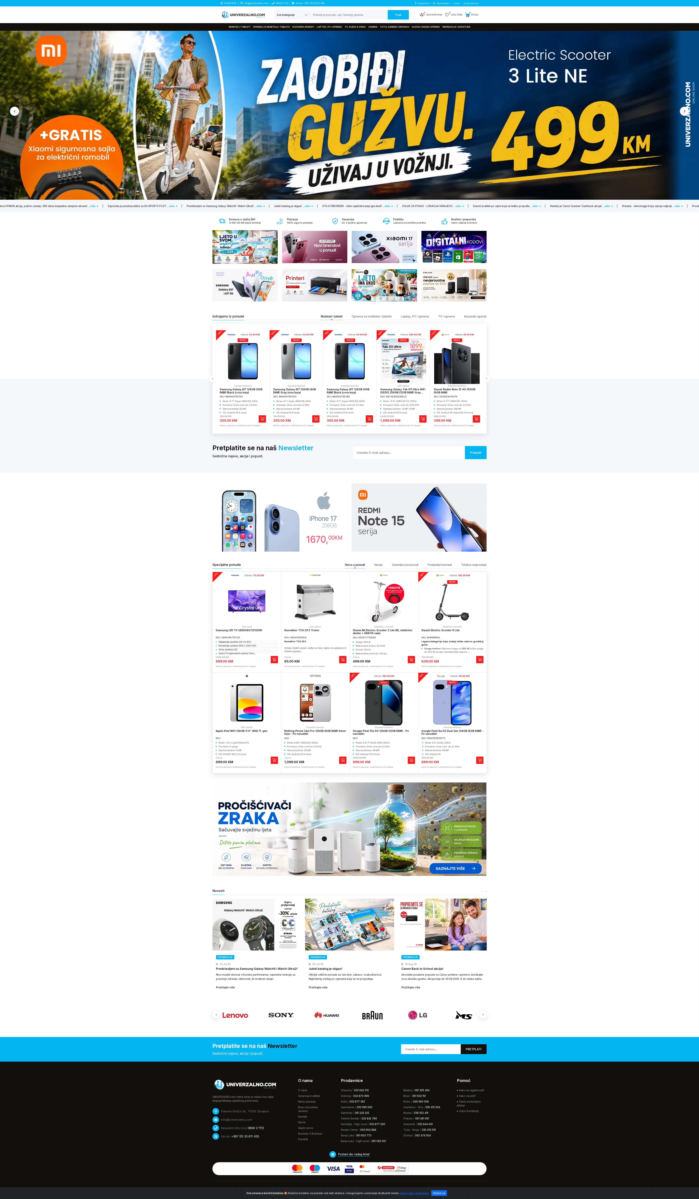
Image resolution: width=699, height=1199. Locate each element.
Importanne (347, 1107)
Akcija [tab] (378, 565)
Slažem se (439, 1193)
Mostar (407, 1112)
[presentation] (14, 111)
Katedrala (346, 1112)
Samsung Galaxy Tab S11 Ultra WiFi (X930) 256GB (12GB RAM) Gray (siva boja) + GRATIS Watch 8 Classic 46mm (242, 394)
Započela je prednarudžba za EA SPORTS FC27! (435, 969)
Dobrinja (346, 1095)
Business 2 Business (310, 1133)
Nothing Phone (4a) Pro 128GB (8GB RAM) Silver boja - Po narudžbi (315, 732)
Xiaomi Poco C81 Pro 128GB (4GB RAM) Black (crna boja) (348, 391)
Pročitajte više (225, 987)
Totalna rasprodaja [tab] (474, 565)
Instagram (442, 3)
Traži (398, 14)
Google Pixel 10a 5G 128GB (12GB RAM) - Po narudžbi (381, 732)
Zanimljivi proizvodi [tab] (405, 565)
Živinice (408, 1135)
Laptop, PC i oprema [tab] (415, 316)
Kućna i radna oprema (426, 26)
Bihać (406, 1095)
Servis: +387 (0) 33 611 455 (310, 3)
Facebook (423, 3)
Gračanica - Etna (413, 1107)
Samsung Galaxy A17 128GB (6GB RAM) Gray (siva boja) (401, 391)
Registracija (470, 3)
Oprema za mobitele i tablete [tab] (372, 316)
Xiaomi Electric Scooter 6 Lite (440, 630)
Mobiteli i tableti (239, 26)
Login (456, 3)
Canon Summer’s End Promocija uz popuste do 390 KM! (255, 969)
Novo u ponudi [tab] (355, 565)
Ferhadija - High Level (354, 1124)
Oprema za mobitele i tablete (271, 26)
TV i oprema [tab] (446, 316)
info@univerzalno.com (256, 3)
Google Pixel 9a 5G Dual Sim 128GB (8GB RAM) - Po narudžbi (452, 732)
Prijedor (408, 1118)
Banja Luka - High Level (355, 1141)
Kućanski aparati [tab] (475, 316)
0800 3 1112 (282, 3)
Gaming (373, 26)
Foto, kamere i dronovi (394, 26)
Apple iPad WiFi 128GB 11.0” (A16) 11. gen (241, 730)
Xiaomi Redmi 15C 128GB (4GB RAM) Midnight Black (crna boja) (457, 391)
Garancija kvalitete (309, 1095)
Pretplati (473, 1049)
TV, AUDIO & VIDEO (355, 26)
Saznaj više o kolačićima (414, 1193)
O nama (302, 1090)
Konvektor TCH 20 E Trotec (301, 630)
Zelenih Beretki (350, 1118)
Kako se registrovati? (471, 1090)
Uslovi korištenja (469, 1111)
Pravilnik (303, 1139)
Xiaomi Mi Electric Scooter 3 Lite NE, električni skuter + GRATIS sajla (382, 632)
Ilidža (344, 1101)
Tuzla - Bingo (411, 1129)
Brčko (406, 1101)
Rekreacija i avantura (456, 26)
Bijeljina (407, 1090)
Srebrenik (409, 1124)
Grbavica (346, 1090)
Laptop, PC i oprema (329, 26)
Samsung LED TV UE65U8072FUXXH (239, 630)
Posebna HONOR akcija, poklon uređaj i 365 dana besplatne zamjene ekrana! (344, 970)
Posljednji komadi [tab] (440, 565)
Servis (302, 1122)
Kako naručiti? (467, 1095)
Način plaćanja (307, 1101)
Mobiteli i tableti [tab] (332, 316)
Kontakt (302, 1116)
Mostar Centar (349, 1129)
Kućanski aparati (303, 26)
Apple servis (305, 1127)
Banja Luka (347, 1135)
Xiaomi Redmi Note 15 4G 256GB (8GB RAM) (294, 391)
